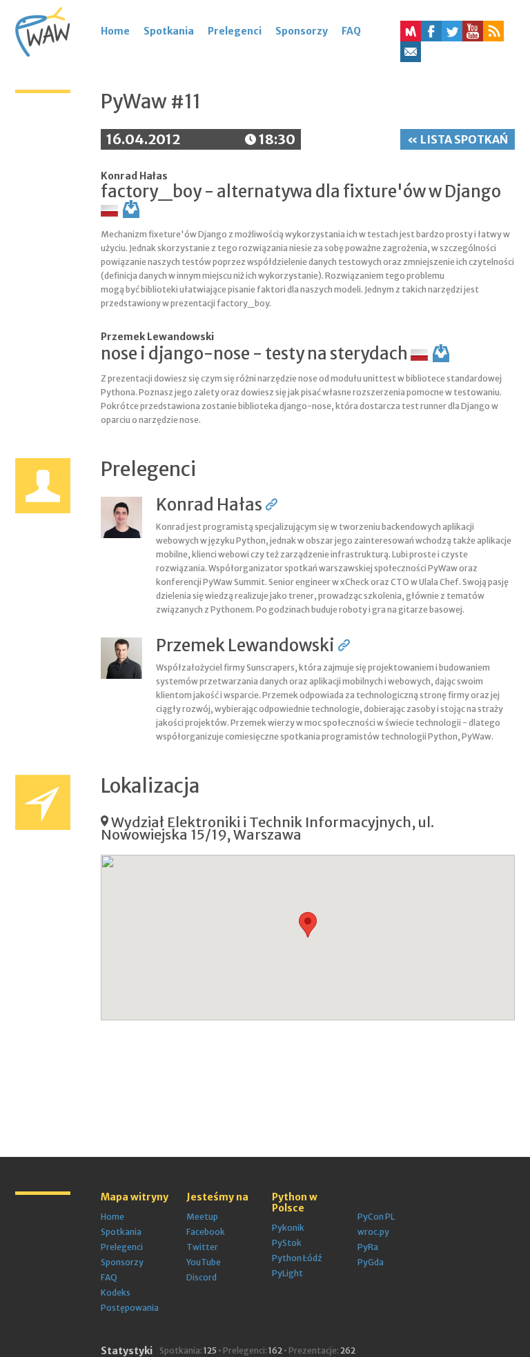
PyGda (370, 1262)
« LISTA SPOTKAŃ (457, 139)
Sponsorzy (301, 31)
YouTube (203, 1262)
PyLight (287, 1273)
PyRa (367, 1247)
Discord (201, 1277)
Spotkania (169, 31)
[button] (493, 31)
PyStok (287, 1243)
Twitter (202, 1247)
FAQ (351, 31)
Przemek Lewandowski (157, 336)
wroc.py (373, 1232)
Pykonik (288, 1227)
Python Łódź (297, 1258)
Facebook (205, 1232)
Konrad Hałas (134, 176)
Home (115, 31)
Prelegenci (235, 31)
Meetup (202, 1216)
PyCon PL (376, 1216)
